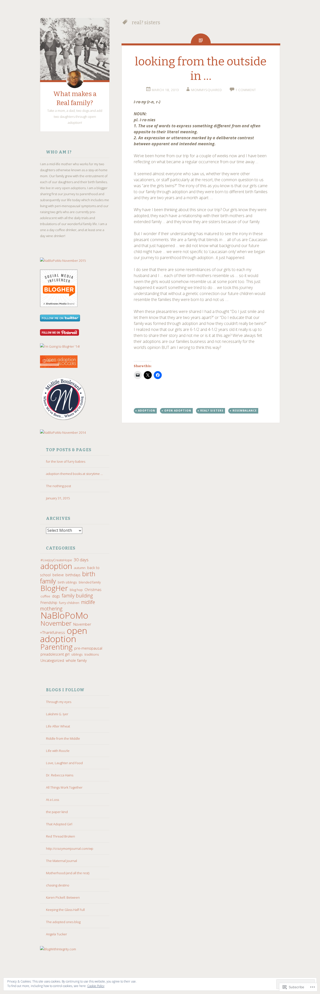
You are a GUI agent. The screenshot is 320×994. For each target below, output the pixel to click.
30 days (81, 560)
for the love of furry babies (65, 461)
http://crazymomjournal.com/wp (69, 848)
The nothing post (58, 486)
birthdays (73, 574)
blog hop (76, 589)
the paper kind (57, 812)
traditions (91, 654)
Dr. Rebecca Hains (59, 775)
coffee (45, 596)
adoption (56, 566)
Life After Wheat (58, 726)
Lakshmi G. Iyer (57, 714)
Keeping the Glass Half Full (65, 909)
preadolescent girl (55, 654)
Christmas (93, 589)
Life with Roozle (58, 750)
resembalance (244, 410)
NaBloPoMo (64, 615)
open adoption (63, 634)
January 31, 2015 (58, 498)
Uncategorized (52, 660)
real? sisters (212, 410)
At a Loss (52, 799)
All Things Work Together (64, 787)
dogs (56, 596)
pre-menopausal (88, 648)
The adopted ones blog (63, 922)
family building (77, 595)
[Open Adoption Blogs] (59, 366)
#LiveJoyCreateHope (56, 560)
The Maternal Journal (61, 860)
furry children (69, 602)
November (56, 623)
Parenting (56, 647)
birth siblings (67, 582)
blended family (90, 582)
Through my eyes (58, 702)
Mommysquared (206, 90)
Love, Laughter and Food (64, 763)
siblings (77, 654)
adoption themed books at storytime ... (74, 473)
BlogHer (54, 588)
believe (58, 574)
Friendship (48, 602)
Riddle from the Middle (63, 738)
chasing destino (57, 885)
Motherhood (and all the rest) (67, 873)
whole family (76, 660)
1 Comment (245, 90)
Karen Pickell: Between (63, 897)
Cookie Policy (95, 986)
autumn (80, 568)
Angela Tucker (56, 934)
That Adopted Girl (59, 824)
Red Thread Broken (60, 836)
